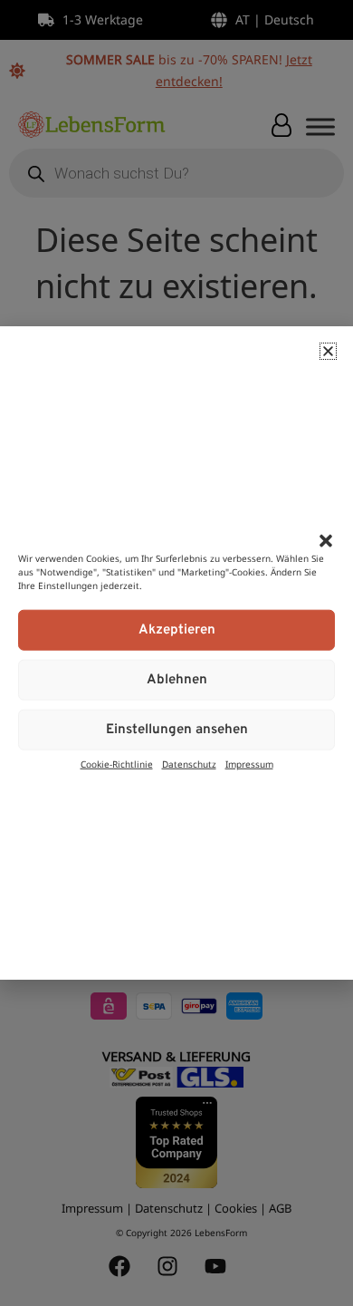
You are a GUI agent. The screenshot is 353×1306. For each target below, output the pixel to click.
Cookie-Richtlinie (117, 764)
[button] (326, 540)
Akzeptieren (176, 629)
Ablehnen (177, 679)
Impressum (249, 764)
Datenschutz (189, 764)
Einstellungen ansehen (177, 729)
